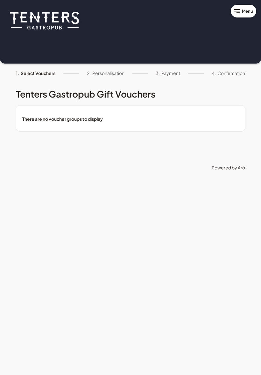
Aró (241, 167)
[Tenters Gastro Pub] (44, 20)
